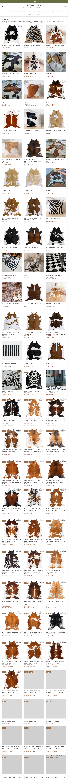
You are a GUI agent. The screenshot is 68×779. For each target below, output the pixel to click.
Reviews (45, 7)
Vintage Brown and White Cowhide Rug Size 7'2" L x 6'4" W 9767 (55, 510)
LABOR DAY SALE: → (34, 1)
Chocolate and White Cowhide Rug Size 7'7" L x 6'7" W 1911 (33, 747)
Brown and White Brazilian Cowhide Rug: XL (10, 219)
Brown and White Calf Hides (55, 159)
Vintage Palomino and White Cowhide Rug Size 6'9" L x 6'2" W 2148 (55, 603)
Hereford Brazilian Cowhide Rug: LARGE (33, 333)
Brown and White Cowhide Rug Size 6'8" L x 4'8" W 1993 (11, 633)
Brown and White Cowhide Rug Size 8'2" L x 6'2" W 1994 (33, 633)
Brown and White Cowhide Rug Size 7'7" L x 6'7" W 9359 (33, 540)
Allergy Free (29, 7)
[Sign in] (61, 6)
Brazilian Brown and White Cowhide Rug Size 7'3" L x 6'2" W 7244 (55, 541)
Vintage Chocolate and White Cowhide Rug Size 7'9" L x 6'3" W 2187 (33, 603)
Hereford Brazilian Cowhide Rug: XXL (33, 304)
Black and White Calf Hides (10, 73)
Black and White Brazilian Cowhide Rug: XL (32, 362)
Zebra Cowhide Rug (30, 73)
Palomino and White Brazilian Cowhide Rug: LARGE (55, 131)
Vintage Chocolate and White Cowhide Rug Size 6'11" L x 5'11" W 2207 (11, 572)
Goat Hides (49, 73)
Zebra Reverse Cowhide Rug (33, 391)
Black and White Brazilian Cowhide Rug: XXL (10, 248)
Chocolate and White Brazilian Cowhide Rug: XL (32, 248)
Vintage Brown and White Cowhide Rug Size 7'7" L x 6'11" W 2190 (11, 603)
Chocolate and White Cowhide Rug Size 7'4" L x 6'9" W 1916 (11, 747)
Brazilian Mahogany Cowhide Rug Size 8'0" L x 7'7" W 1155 (11, 509)
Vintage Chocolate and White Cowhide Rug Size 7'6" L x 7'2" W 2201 (11, 420)
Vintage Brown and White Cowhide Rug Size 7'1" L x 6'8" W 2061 (33, 451)
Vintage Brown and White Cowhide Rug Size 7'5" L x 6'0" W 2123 (33, 420)
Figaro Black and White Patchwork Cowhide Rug (9, 274)
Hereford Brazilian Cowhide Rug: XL (55, 362)
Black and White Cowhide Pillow (32, 131)
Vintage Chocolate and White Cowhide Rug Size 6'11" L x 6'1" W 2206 (33, 572)
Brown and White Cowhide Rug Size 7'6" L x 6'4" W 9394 (11, 540)
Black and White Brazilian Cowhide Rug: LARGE (54, 248)
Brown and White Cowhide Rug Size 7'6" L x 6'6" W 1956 (55, 662)
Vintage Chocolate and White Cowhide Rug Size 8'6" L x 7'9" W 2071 (11, 451)
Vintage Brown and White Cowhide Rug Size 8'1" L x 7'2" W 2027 (11, 482)
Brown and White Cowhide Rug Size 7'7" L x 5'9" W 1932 (33, 720)
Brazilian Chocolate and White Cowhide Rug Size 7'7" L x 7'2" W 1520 (55, 482)
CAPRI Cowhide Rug (52, 391)
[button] (65, 6)
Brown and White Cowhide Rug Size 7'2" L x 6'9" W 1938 (11, 720)
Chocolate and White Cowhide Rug (56, 101)
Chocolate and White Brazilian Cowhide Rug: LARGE (55, 333)
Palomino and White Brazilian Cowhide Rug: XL (11, 189)
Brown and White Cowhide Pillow (32, 101)
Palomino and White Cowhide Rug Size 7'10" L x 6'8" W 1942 (55, 691)
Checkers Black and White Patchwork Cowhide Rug (54, 274)
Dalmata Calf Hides (8, 391)
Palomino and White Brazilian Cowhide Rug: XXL (33, 189)
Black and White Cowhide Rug (11, 45)
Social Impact (24, 7)
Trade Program (39, 7)
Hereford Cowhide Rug (9, 130)
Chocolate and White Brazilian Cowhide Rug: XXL (32, 160)
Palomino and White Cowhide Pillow (11, 160)
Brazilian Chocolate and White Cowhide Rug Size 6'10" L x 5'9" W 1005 (33, 510)
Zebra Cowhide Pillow (53, 218)
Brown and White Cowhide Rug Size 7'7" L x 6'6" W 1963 (11, 662)
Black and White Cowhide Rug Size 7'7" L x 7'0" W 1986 (55, 633)
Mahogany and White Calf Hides (10, 101)
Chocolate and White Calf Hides (54, 189)
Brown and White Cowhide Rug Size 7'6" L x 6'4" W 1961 (33, 662)
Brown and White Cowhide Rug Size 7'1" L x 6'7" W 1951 (33, 691)
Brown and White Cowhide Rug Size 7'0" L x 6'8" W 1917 (55, 720)
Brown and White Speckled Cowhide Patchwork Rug (10, 304)
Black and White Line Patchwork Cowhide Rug (9, 362)
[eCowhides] (34, 5)
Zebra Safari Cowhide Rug (32, 45)
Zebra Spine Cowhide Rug (32, 274)
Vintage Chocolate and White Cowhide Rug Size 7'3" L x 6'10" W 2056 (56, 451)
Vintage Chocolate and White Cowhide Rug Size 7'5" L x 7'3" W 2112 (55, 420)
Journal (34, 7)
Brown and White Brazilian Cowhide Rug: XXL (32, 219)
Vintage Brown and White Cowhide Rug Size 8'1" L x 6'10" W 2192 (56, 572)
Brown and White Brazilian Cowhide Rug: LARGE (10, 333)
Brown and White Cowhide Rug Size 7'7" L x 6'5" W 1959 (11, 691)
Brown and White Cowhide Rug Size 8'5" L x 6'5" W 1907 (55, 747)
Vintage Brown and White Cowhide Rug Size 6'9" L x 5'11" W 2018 (33, 482)
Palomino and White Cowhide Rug (55, 304)
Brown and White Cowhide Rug (55, 45)
